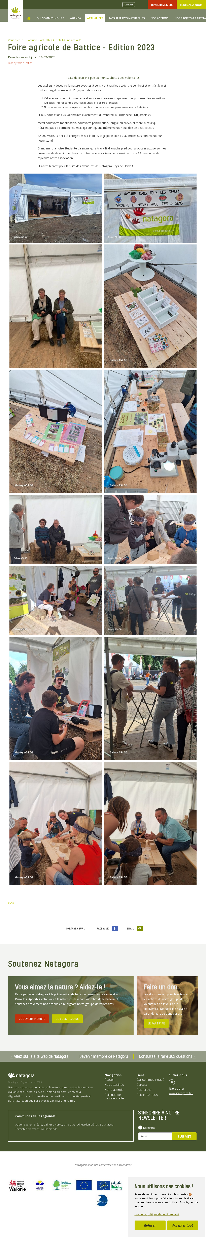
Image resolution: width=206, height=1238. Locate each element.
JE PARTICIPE (156, 1023)
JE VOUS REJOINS (67, 1018)
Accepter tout (182, 1225)
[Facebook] (172, 1082)
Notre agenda (114, 1090)
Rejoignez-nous (191, 5)
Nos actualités (114, 1085)
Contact (129, 4)
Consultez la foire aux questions (165, 1056)
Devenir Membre (162, 5)
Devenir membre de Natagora (103, 1056)
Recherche (144, 1090)
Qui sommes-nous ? (150, 1079)
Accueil (109, 1079)
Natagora (149, 1128)
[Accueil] (29, 18)
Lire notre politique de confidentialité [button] (157, 1214)
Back (11, 902)
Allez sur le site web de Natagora (41, 1056)
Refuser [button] (150, 1225)
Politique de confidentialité (114, 1096)
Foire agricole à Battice (20, 63)
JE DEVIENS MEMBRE (32, 1018)
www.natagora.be (181, 1093)
